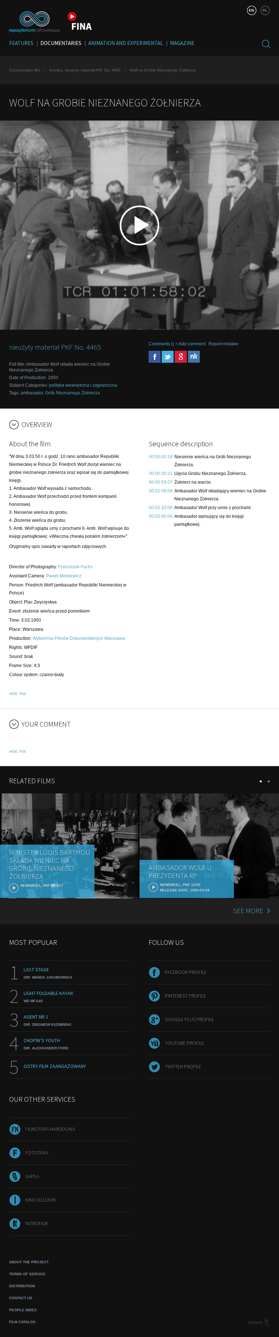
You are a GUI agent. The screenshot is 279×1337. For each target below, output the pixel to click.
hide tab (17, 694)
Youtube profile (184, 1043)
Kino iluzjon (40, 1199)
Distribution (22, 1286)
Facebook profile (186, 972)
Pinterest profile (185, 995)
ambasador (32, 392)
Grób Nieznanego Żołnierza (72, 392)
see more (248, 910)
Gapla (32, 1176)
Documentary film (24, 70)
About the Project (29, 1262)
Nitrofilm (36, 1223)
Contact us (20, 1298)
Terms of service (27, 1274)
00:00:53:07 (161, 482)
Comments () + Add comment (177, 343)
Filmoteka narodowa (50, 1129)
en (251, 10)
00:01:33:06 (161, 507)
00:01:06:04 (161, 490)
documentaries (60, 43)
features (21, 43)
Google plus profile (189, 1019)
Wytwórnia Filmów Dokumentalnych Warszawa (79, 638)
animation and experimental (125, 43)
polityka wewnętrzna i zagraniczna (83, 385)
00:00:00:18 (161, 456)
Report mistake (223, 343)
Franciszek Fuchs (75, 566)
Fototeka (36, 1152)
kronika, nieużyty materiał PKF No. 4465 (84, 70)
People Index (23, 1310)
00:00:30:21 (161, 473)
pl (265, 10)
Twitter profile (183, 1066)
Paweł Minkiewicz (63, 575)
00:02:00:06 (161, 516)
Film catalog (22, 1322)
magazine (182, 43)
